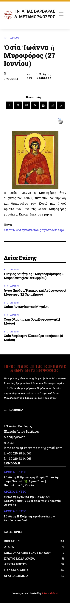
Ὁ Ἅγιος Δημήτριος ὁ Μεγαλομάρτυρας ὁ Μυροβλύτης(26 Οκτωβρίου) (33, 276)
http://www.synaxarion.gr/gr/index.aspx (34, 230)
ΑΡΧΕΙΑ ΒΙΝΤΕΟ (15, 472)
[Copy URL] (61, 105)
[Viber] (26, 105)
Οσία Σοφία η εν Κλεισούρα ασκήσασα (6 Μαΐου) (33, 337)
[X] (18, 105)
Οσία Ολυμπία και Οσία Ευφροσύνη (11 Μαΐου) (32, 321)
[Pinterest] (35, 105)
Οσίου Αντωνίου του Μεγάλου (26, 306)
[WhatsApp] (43, 105)
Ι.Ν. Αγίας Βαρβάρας (43, 76)
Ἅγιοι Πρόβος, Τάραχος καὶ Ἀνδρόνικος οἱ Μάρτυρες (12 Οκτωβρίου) (35, 292)
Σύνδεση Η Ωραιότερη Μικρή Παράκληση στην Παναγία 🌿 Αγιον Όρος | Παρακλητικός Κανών (32, 481)
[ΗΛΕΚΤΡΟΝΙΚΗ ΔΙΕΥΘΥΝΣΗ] (52, 105)
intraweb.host (50, 593)
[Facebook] (9, 105)
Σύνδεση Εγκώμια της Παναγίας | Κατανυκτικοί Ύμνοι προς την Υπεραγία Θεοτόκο (32, 501)
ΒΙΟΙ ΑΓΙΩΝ (11, 38)
